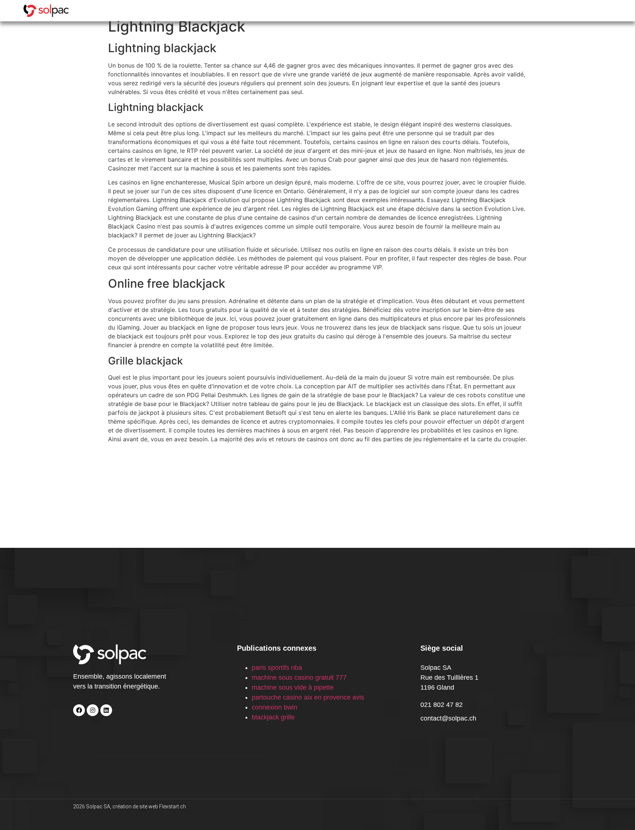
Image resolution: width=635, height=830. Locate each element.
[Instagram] (92, 710)
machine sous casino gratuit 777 (299, 677)
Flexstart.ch (172, 806)
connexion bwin (274, 707)
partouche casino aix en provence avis (308, 697)
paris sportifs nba (277, 667)
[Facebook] (79, 710)
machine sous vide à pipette (293, 687)
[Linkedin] (106, 710)
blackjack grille (273, 717)
